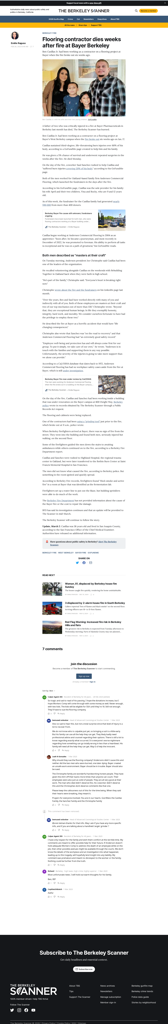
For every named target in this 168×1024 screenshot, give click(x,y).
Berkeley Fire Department (60, 500)
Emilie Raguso (18, 43)
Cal (78, 19)
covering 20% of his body (79, 168)
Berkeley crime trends (142, 991)
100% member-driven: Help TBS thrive (29, 999)
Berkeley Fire (49, 33)
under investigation (73, 370)
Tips (71, 991)
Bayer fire (80, 553)
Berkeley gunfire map (142, 986)
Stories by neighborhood (144, 1002)
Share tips (83, 25)
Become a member (148, 11)
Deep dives (102, 19)
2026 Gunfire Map (56, 19)
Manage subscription (110, 997)
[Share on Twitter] (77, 562)
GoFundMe (93, 553)
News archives (107, 986)
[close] (165, 3)
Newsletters (89, 19)
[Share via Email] (90, 562)
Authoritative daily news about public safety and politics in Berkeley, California (29, 10)
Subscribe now (85, 969)
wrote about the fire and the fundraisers (76, 290)
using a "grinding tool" (88, 421)
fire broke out (92, 139)
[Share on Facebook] (84, 562)
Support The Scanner (79, 997)
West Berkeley (66, 553)
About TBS (115, 19)
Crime (70, 19)
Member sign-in (108, 1002)
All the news (70, 25)
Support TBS (96, 25)
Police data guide (140, 997)
